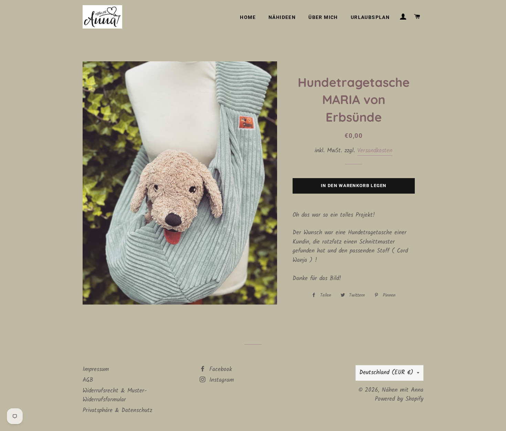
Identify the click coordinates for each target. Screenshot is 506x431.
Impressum (96, 369)
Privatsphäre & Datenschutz (117, 410)
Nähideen (282, 17)
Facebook (219, 369)
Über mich (323, 17)
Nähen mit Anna (402, 390)
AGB (88, 380)
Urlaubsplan (370, 17)
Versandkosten (374, 150)
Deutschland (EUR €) (386, 372)
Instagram (220, 380)
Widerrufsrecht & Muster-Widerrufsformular (115, 395)
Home (248, 17)
